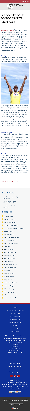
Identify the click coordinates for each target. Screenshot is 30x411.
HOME (15, 307)
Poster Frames (9, 277)
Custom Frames (9, 219)
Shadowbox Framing (11, 225)
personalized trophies (8, 30)
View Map (15, 344)
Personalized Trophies (11, 237)
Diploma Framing (9, 255)
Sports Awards (9, 240)
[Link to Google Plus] (18, 376)
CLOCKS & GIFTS (15, 319)
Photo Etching (9, 289)
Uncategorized (14, 181)
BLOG (15, 325)
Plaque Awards (9, 234)
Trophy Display (9, 292)
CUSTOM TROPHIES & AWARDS (15, 310)
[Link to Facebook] (11, 376)
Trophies (7, 246)
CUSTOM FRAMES (15, 313)
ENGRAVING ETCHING (15, 322)
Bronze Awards (9, 273)
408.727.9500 (25, 1)
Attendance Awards (10, 295)
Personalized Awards (11, 243)
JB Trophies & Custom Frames (13, 228)
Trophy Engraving (10, 267)
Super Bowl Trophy (10, 264)
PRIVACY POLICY (13, 403)
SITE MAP (20, 403)
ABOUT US (15, 328)
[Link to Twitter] (15, 376)
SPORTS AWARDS (15, 316)
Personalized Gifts (5, 181)
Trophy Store (8, 261)
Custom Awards (9, 231)
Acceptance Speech (10, 283)
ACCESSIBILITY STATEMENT (16, 404)
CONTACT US (15, 331)
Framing (7, 271)
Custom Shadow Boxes (11, 298)
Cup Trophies (8, 280)
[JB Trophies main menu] (1, 1)
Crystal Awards (9, 249)
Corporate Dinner (10, 258)
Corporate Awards (10, 252)
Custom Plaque (9, 286)
